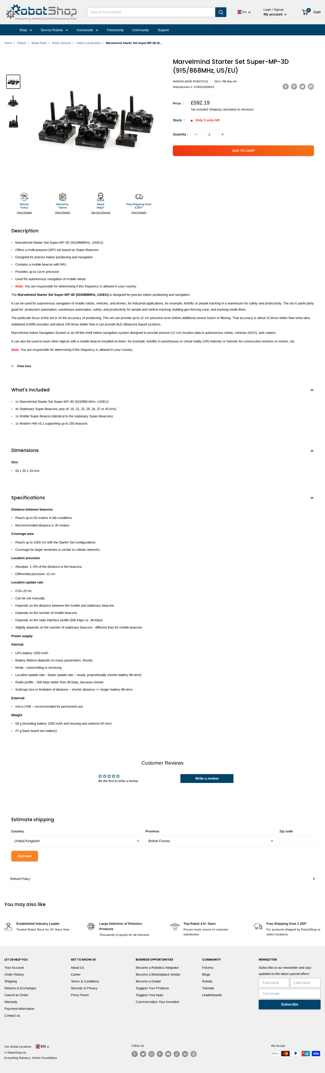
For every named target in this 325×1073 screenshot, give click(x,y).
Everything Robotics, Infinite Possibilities (30, 1058)
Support (163, 30)
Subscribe (289, 1004)
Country (17, 831)
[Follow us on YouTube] (168, 1054)
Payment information (19, 1008)
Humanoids (85, 30)
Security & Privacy (84, 988)
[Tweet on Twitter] (302, 86)
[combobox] (151, 12)
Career (76, 974)
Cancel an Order (16, 995)
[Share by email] (311, 86)
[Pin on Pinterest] (294, 86)
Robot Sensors (61, 43)
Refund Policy (20, 879)
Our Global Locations (17, 1046)
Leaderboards (212, 995)
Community (140, 30)
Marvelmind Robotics (190, 81)
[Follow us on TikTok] (177, 1054)
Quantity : (180, 134)
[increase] (222, 134)
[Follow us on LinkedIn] (185, 1054)
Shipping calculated (222, 109)
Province (152, 831)
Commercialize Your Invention (157, 1002)
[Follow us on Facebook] (135, 1054)
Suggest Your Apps (149, 995)
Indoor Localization (88, 43)
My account (273, 14)
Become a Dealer (148, 981)
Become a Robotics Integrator (157, 967)
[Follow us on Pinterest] (160, 1054)
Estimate (24, 856)
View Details (24, 212)
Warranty (10, 1002)
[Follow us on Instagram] (151, 1054)
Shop (23, 30)
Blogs (206, 974)
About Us (77, 967)
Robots (21, 43)
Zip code (286, 831)
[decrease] (195, 134)
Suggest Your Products (152, 988)
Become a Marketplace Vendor (158, 974)
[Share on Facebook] (286, 86)
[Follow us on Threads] (193, 1054)
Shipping (10, 981)
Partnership (115, 30)
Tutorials (208, 988)
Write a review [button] (206, 778)
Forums (207, 967)
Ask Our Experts (100, 212)
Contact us (12, 1015)
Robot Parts (39, 43)
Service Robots (52, 30)
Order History (14, 974)
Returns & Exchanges (20, 988)
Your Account (14, 967)
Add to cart (243, 150)
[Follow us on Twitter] (143, 1054)
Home (8, 43)
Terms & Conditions (85, 981)
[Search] (220, 12)
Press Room (80, 995)
